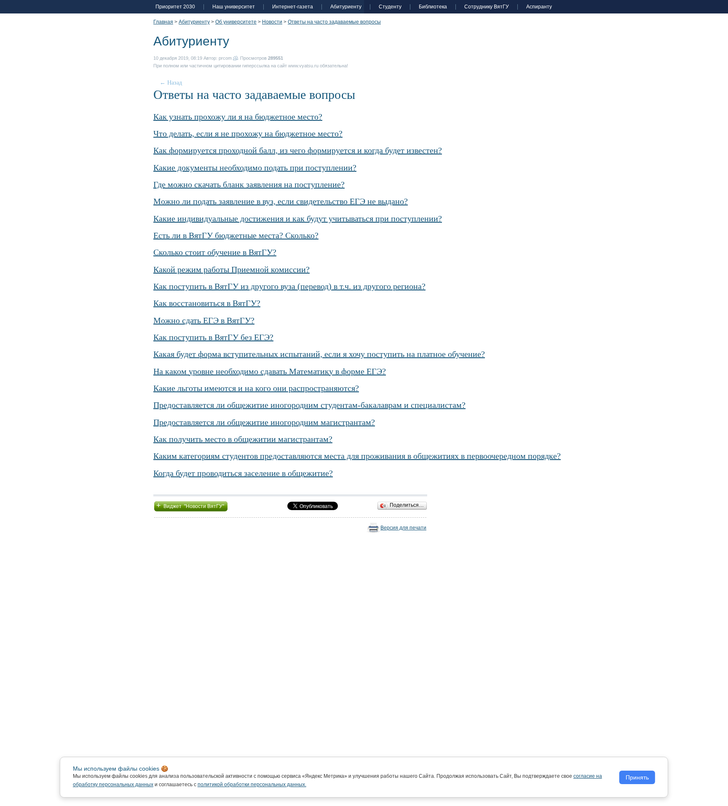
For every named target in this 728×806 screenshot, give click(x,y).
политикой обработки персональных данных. (252, 784)
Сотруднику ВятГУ (486, 7)
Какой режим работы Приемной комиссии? (231, 269)
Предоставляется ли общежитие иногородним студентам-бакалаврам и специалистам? (309, 405)
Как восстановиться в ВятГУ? (206, 303)
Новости (272, 22)
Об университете (236, 22)
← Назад (171, 83)
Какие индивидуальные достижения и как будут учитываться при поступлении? (297, 218)
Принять (637, 777)
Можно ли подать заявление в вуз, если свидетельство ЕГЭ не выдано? (280, 201)
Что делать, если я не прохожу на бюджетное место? (248, 133)
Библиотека (433, 7)
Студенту (390, 7)
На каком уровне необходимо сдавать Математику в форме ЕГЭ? (269, 371)
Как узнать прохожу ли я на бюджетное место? (237, 116)
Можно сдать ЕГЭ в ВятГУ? (203, 320)
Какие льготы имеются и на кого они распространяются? (256, 388)
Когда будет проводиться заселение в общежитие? (243, 473)
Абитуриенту (345, 7)
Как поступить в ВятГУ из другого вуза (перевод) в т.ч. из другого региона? (289, 286)
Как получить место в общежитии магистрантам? (242, 439)
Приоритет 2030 (175, 7)
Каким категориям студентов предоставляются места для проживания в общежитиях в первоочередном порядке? (357, 455)
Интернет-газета (292, 7)
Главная (163, 22)
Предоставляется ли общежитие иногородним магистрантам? (264, 422)
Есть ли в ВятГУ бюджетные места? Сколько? (235, 235)
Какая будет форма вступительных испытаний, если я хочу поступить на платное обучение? (319, 354)
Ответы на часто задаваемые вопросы (334, 22)
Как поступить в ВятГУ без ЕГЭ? (213, 337)
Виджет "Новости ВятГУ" (190, 505)
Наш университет (233, 7)
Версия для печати (403, 528)
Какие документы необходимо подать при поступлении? (254, 167)
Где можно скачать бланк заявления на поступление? (249, 184)
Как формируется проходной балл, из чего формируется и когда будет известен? (297, 150)
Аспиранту (539, 7)
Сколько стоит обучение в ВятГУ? (214, 252)
